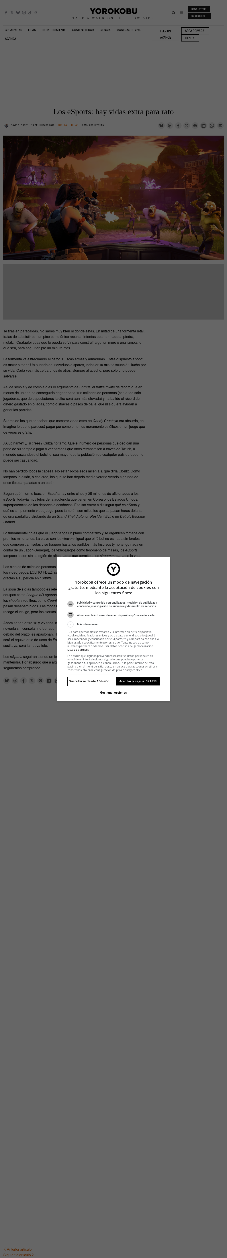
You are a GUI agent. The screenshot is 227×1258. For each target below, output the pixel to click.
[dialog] (113, 629)
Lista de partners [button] (78, 650)
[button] (113, 624)
